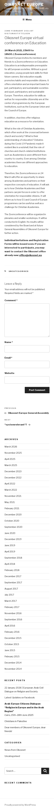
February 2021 (11, 508)
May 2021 (9, 502)
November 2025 (13, 453)
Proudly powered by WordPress (20, 805)
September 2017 (13, 582)
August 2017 (11, 588)
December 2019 (12, 539)
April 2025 (9, 459)
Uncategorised (19, 271)
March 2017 (10, 601)
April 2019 (9, 551)
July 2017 (9, 594)
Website (9, 373)
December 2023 (12, 471)
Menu (29, 19)
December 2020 (13, 514)
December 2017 (12, 576)
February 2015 (12, 656)
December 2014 (12, 662)
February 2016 (12, 632)
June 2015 (9, 650)
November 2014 (13, 669)
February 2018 (12, 570)
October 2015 (11, 644)
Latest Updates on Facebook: (19, 697)
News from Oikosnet (15, 750)
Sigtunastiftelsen (17, 33)
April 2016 (9, 625)
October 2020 (11, 520)
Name (8, 342)
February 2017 (11, 607)
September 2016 (13, 619)
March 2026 (10, 446)
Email (8, 357)
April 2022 (9, 483)
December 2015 (12, 638)
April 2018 (9, 564)
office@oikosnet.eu (30, 255)
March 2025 (10, 465)
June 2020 (9, 533)
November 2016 (13, 613)
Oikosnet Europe (24, 4)
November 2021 (12, 496)
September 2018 (13, 557)
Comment (10, 300)
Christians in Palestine (15, 721)
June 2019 (9, 545)
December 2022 (12, 477)
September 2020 (13, 527)
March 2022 (10, 489)
